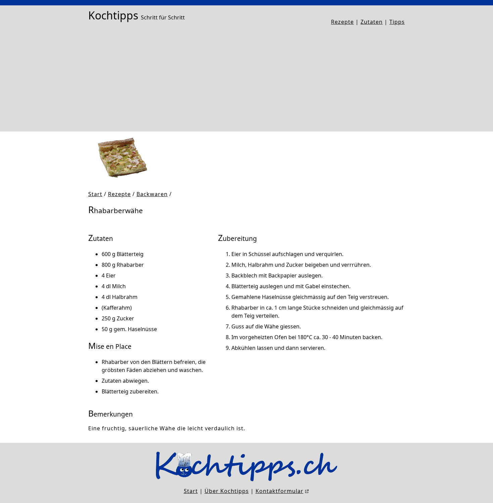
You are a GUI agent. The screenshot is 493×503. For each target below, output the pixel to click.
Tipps (397, 21)
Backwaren (152, 194)
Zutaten (372, 21)
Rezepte (342, 21)
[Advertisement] (246, 79)
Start (95, 194)
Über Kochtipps (227, 491)
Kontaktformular (280, 491)
